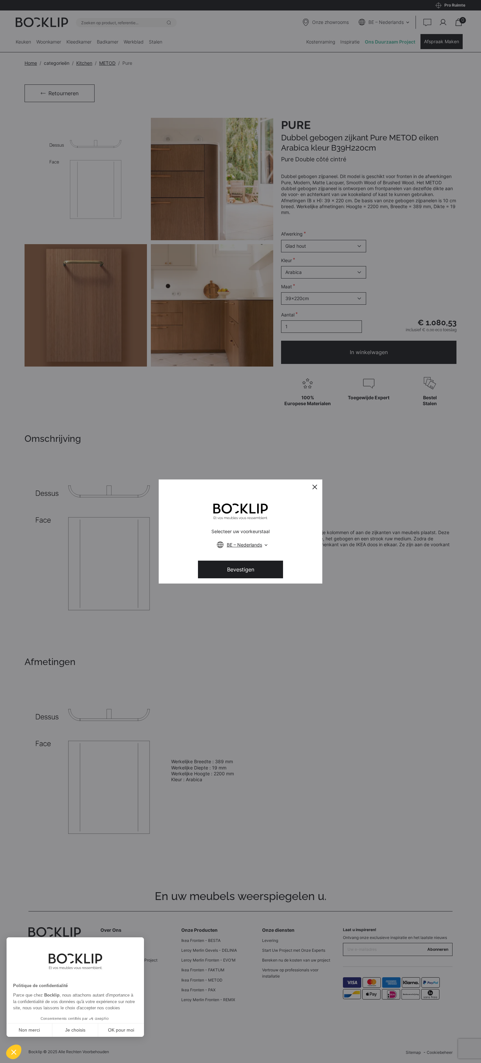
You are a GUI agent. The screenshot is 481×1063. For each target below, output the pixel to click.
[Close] (315, 487)
